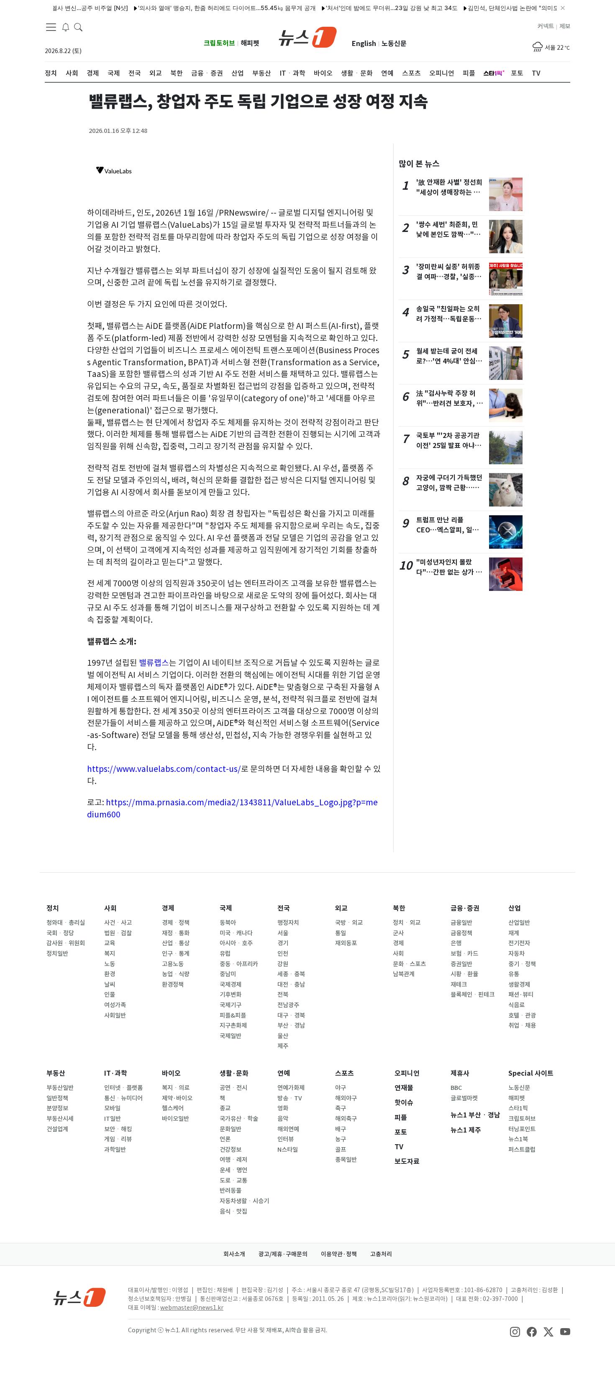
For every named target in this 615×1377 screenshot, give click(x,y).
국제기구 (230, 1005)
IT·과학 (115, 1073)
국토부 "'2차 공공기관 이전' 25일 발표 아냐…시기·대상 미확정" (449, 445)
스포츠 (344, 1073)
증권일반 (461, 964)
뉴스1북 (518, 1139)
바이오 (171, 1073)
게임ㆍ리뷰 (118, 1139)
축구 (340, 1108)
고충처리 (381, 1254)
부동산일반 (60, 1088)
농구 (340, 1139)
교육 (109, 943)
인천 (282, 953)
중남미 (228, 974)
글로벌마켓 (464, 1098)
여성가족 (115, 1005)
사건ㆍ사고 (118, 922)
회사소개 (234, 1254)
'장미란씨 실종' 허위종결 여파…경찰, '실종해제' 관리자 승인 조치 (448, 276)
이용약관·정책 (339, 1254)
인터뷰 (285, 1139)
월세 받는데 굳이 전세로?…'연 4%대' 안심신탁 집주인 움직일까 (449, 361)
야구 (340, 1088)
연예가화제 (291, 1088)
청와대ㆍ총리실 (65, 922)
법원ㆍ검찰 (118, 933)
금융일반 (461, 922)
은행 (456, 943)
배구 (340, 1129)
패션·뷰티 (520, 994)
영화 (282, 1108)
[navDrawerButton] (51, 27)
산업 (514, 908)
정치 (52, 908)
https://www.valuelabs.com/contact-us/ (164, 769)
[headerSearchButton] (78, 26)
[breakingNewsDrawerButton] (66, 26)
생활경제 (519, 984)
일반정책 (57, 1098)
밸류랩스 (154, 663)
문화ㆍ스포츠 (409, 964)
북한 (399, 908)
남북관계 (404, 974)
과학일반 (115, 1149)
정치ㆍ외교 (406, 922)
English (364, 43)
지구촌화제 (233, 1025)
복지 (109, 953)
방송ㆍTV (289, 1098)
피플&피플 (233, 1015)
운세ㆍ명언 (233, 1170)
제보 (564, 26)
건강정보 (230, 1149)
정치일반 (57, 953)
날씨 (109, 984)
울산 (282, 1036)
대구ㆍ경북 (291, 1015)
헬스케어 (173, 1108)
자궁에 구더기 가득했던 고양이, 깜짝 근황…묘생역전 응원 (449, 487)
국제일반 (230, 1036)
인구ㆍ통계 (176, 953)
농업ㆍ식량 (176, 974)
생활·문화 (234, 1073)
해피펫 (250, 43)
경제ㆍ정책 (176, 922)
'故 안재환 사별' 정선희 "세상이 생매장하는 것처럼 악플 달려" (449, 192)
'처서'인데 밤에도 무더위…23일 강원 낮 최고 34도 (375, 7)
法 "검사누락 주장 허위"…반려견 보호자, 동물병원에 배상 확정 (449, 403)
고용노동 (173, 964)
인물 (109, 994)
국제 (226, 908)
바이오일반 (175, 1118)
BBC (456, 1088)
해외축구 (346, 1118)
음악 (282, 1118)
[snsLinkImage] (515, 1331)
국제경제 (230, 984)
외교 (341, 908)
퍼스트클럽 (522, 1149)
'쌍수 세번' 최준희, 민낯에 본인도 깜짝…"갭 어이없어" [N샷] (448, 234)
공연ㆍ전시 (233, 1088)
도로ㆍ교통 (233, 1180)
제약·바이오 (177, 1098)
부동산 (55, 1073)
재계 (513, 933)
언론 (225, 1139)
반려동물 (230, 1190)
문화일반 (230, 1129)
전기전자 (519, 943)
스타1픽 (518, 1108)
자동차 (516, 953)
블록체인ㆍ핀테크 (473, 994)
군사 (398, 933)
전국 (283, 908)
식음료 (516, 1005)
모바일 (112, 1108)
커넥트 (546, 26)
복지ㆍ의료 (176, 1088)
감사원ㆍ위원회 (65, 943)
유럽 (225, 953)
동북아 (228, 922)
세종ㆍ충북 (291, 974)
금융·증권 (465, 908)
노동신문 (394, 43)
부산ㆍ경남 (291, 1025)
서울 (282, 933)
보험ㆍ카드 (464, 953)
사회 (110, 908)
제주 (282, 1046)
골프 (340, 1149)
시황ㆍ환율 (464, 974)
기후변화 (230, 994)
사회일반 (115, 1015)
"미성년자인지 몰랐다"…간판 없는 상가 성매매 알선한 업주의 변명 (450, 572)
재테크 (459, 984)
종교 (225, 1108)
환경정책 (173, 984)
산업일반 (519, 922)
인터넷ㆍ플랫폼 (123, 1088)
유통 (513, 974)
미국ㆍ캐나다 (236, 933)
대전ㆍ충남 (291, 984)
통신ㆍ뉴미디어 (123, 1098)
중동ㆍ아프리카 (239, 964)
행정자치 (288, 922)
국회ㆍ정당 (60, 933)
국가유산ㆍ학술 (239, 1118)
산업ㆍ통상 (176, 943)
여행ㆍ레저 (233, 1159)
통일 (340, 933)
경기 (282, 943)
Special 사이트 (531, 1073)
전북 (282, 994)
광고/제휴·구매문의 (283, 1254)
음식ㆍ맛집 (233, 1211)
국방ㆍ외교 (349, 922)
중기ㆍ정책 (522, 964)
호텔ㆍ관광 (522, 1015)
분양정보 (57, 1108)
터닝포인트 (522, 1129)
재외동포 (346, 943)
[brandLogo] (308, 36)
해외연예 (288, 1129)
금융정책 (461, 933)
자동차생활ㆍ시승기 (244, 1201)
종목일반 (346, 1159)
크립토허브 (219, 43)
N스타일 (287, 1149)
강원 (282, 964)
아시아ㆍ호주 (236, 943)
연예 (283, 1073)
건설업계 (57, 1129)
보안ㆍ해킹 (118, 1129)
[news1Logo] (80, 1297)
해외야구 (346, 1098)
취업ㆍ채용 (522, 1025)
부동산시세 (60, 1118)
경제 (168, 908)
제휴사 (460, 1073)
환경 (109, 974)
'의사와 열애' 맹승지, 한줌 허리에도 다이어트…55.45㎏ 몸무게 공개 (210, 7)
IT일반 (112, 1118)
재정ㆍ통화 (176, 933)
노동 (109, 964)
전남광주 (288, 1005)
